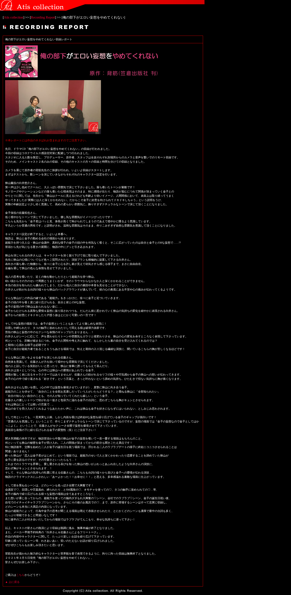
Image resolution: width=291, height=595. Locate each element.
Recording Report (43, 17)
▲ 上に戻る (12, 581)
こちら (20, 574)
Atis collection (13, 17)
